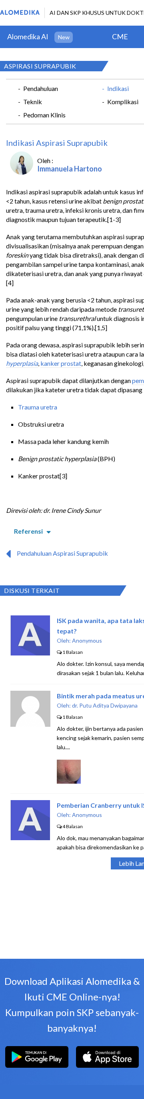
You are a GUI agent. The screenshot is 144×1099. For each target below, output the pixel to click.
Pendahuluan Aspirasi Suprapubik (62, 553)
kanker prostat (60, 363)
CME (120, 36)
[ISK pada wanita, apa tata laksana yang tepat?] (30, 653)
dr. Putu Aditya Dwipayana (105, 705)
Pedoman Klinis (44, 115)
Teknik (32, 101)
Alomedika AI (27, 36)
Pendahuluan (40, 88)
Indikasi (118, 88)
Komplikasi (122, 101)
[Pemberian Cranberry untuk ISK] (30, 837)
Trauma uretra (37, 407)
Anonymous (87, 640)
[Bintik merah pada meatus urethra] (30, 724)
